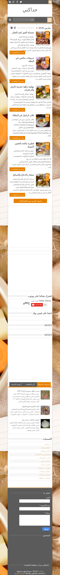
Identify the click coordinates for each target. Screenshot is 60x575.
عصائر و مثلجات (44, 471)
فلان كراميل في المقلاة (23, 115)
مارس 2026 (44, 27)
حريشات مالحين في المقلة (25, 60)
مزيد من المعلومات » (17, 52)
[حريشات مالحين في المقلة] (43, 63)
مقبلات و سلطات (44, 478)
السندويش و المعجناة (42, 454)
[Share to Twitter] (45, 40)
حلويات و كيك (45, 465)
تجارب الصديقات (44, 458)
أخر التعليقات (30, 384)
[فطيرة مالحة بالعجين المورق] (43, 149)
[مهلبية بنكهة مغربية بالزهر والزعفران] (43, 92)
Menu (50, 2)
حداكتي (30, 9)
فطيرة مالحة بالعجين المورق (24, 145)
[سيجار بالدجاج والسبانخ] (43, 180)
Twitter (21, 2)
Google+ (13, 2)
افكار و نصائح (45, 451)
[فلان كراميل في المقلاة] (43, 120)
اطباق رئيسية (45, 448)
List (11, 27)
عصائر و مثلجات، (44, 475)
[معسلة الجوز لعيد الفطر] (43, 38)
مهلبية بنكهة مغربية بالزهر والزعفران (22, 88)
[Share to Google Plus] (42, 40)
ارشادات (47, 444)
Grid (15, 27)
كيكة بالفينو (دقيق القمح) (30, 406)
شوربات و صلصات (44, 468)
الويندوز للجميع (20, 573)
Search (10, 20)
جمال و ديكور (45, 461)
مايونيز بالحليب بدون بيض (30, 420)
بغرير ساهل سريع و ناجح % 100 (28, 391)
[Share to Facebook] (48, 40)
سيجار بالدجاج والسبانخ (23, 174)
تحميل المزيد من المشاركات (30, 201)
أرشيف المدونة (16, 384)
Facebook (17, 2)
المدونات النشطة (44, 384)
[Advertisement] (27, 226)
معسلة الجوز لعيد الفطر (23, 32)
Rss (10, 2)
